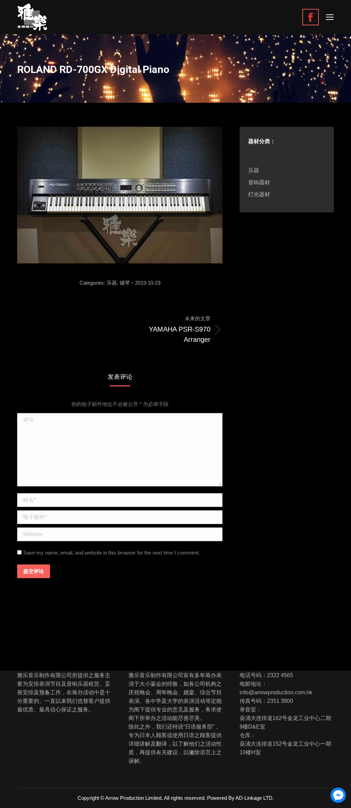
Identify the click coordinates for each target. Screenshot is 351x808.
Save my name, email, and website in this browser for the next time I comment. (111, 553)
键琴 (125, 283)
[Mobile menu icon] (330, 17)
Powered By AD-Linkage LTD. (240, 798)
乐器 (112, 283)
